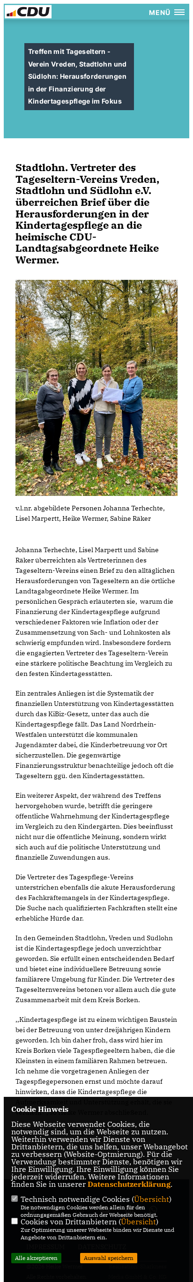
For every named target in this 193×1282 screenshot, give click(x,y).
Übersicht (151, 1199)
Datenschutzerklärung (129, 1184)
